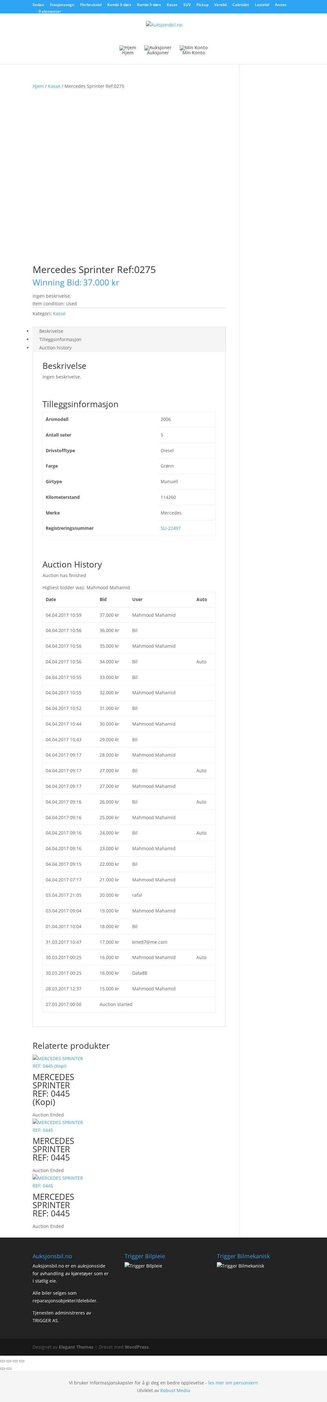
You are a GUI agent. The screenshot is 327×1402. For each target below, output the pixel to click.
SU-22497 (171, 528)
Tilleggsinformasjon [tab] (60, 339)
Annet (280, 5)
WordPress (137, 1347)
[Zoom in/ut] (2, 1361)
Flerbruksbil (91, 5)
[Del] (15, 1361)
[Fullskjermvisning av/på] (8, 1361)
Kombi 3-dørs (119, 5)
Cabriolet (240, 5)
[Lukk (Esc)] (21, 1361)
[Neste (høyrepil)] (8, 1369)
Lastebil (262, 5)
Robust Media (175, 1390)
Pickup (202, 5)
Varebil (220, 5)
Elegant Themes (76, 1347)
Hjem (38, 86)
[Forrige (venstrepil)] (2, 1369)
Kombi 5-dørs (149, 5)
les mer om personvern (233, 1383)
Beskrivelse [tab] (51, 331)
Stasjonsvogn (62, 5)
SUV (187, 5)
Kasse (172, 5)
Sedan (38, 5)
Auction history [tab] (55, 348)
